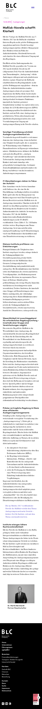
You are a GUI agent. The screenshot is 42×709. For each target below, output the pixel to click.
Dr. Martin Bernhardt (16, 606)
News (6, 18)
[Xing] (3, 703)
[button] (33, 7)
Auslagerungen (19, 22)
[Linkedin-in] (6, 703)
